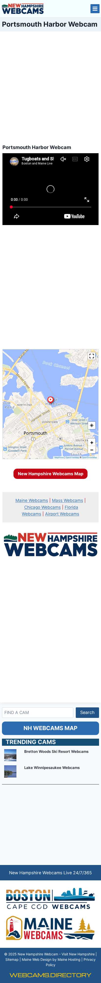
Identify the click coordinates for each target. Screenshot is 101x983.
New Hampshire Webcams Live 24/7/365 (50, 872)
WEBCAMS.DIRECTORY (50, 975)
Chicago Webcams (42, 507)
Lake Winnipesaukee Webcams (52, 767)
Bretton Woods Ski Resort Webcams (56, 751)
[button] (50, 400)
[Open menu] (95, 8)
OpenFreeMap (72, 457)
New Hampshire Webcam (38, 954)
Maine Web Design (36, 959)
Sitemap (12, 959)
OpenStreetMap (89, 457)
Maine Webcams (31, 500)
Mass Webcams (67, 500)
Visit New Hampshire (78, 954)
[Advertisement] (50, 86)
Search (87, 712)
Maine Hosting (69, 959)
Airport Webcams (62, 513)
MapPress (59, 457)
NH (50, 728)
